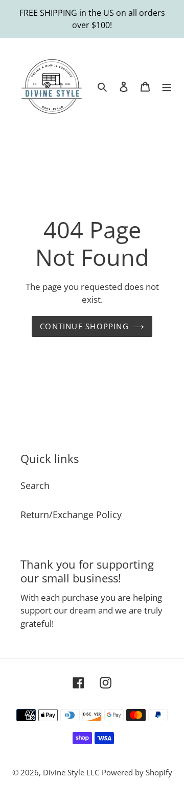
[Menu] (166, 86)
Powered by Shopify (137, 772)
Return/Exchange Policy (71, 514)
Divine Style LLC (71, 772)
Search (35, 485)
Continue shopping (84, 326)
